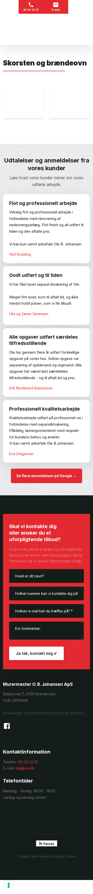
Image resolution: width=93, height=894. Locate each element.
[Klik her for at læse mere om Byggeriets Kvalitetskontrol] (46, 814)
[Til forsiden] (46, 29)
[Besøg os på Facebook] (7, 726)
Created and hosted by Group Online (46, 856)
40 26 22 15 (27, 762)
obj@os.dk (24, 768)
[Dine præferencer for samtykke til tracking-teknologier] (8, 885)
